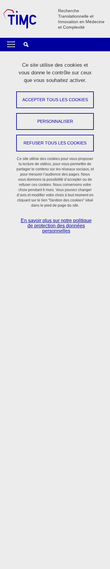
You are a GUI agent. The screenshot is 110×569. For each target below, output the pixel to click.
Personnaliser (55, 121)
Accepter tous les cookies (55, 99)
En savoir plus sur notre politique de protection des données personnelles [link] (56, 225)
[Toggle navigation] (11, 44)
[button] (26, 44)
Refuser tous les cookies (55, 142)
